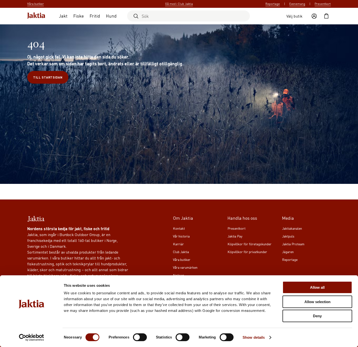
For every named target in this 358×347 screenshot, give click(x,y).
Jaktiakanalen (292, 228)
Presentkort (323, 4)
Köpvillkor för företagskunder (249, 244)
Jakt (63, 16)
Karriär (178, 244)
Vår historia (181, 236)
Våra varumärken (185, 267)
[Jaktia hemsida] (36, 16)
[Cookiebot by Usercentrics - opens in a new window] (31, 337)
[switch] (140, 337)
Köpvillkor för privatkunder (247, 251)
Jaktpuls (288, 236)
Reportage (272, 4)
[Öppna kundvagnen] (326, 16)
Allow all (317, 287)
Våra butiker (181, 259)
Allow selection (317, 302)
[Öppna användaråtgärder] (314, 16)
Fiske (78, 16)
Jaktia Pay (234, 236)
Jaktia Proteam (293, 244)
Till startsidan (48, 77)
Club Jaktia (181, 251)
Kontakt (179, 228)
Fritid (95, 16)
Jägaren (288, 251)
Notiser (178, 275)
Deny (317, 316)
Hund (111, 16)
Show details (254, 337)
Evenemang (297, 4)
